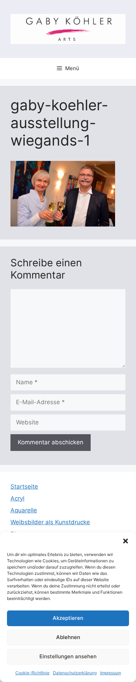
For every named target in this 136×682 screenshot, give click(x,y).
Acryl (17, 498)
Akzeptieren (68, 618)
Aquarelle (23, 510)
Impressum (110, 672)
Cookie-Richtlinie (32, 672)
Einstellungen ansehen (68, 656)
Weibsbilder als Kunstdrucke (50, 522)
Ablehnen (68, 637)
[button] (125, 541)
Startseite (24, 486)
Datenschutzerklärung (75, 672)
